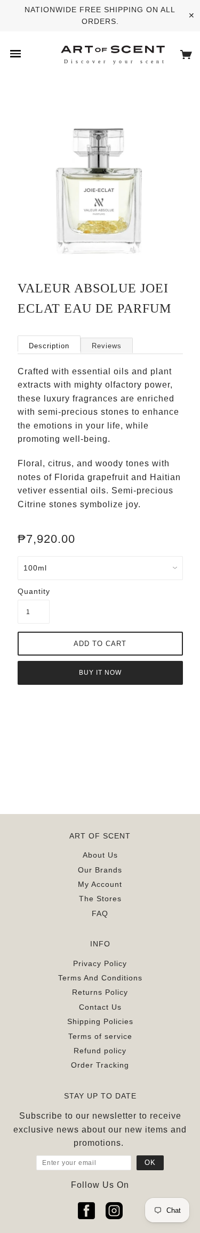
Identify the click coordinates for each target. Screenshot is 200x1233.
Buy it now (100, 672)
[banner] (112, 48)
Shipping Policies (100, 1021)
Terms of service (100, 1036)
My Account (100, 884)
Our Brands (100, 870)
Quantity (34, 591)
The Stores (100, 898)
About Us (100, 855)
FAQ (100, 913)
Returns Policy (100, 992)
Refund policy (100, 1050)
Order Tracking (100, 1065)
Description (49, 346)
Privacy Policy (100, 963)
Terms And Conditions (100, 978)
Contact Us (100, 1007)
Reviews (107, 346)
